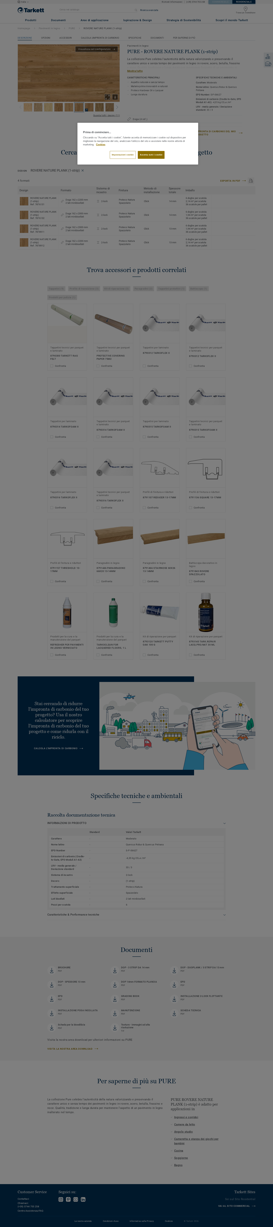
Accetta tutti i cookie (151, 155)
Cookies (100, 144)
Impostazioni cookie (123, 155)
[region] (137, 144)
